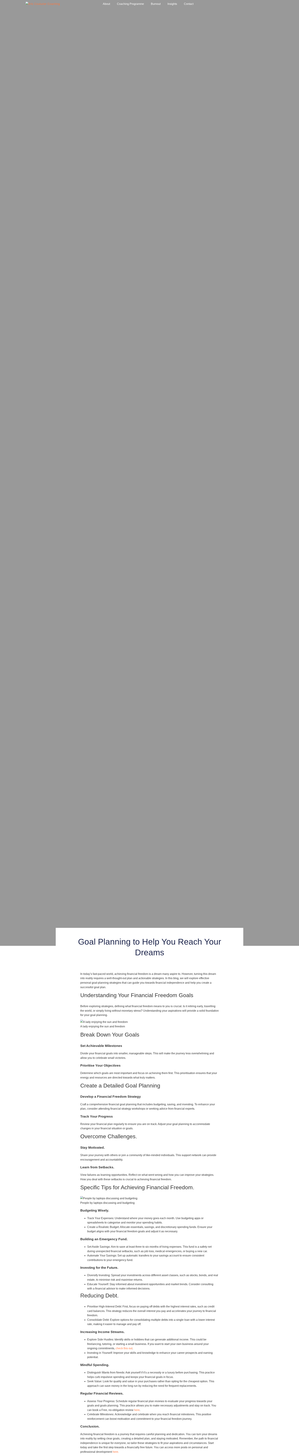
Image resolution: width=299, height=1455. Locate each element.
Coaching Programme (130, 3)
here (137, 1410)
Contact (188, 3)
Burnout (156, 3)
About (106, 3)
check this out (124, 1348)
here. (116, 1451)
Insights (172, 3)
